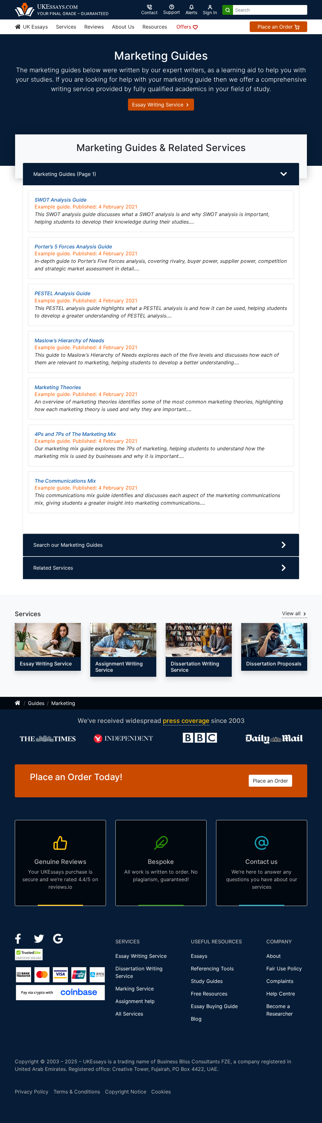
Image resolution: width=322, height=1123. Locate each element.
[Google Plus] (58, 938)
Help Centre (280, 993)
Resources (154, 27)
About (273, 956)
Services (66, 27)
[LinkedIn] (40, 938)
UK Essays (34, 27)
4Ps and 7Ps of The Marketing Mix (75, 434)
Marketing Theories (58, 387)
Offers (184, 27)
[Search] (227, 10)
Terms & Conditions (76, 1091)
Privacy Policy (31, 1091)
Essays (199, 956)
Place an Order (276, 27)
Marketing (63, 703)
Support (171, 12)
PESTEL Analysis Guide (62, 293)
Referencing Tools (212, 968)
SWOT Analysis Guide (60, 200)
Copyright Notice (125, 1091)
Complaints (279, 981)
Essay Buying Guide (214, 1006)
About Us (123, 27)
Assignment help (135, 1001)
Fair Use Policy (284, 968)
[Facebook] (20, 938)
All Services (129, 1014)
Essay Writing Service (158, 104)
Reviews (94, 27)
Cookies (161, 1091)
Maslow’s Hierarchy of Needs (69, 340)
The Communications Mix (65, 481)
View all (292, 613)
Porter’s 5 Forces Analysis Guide (73, 246)
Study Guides (207, 981)
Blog (196, 1019)
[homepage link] (18, 703)
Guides (36, 703)
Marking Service (134, 988)
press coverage (186, 720)
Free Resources (209, 993)
